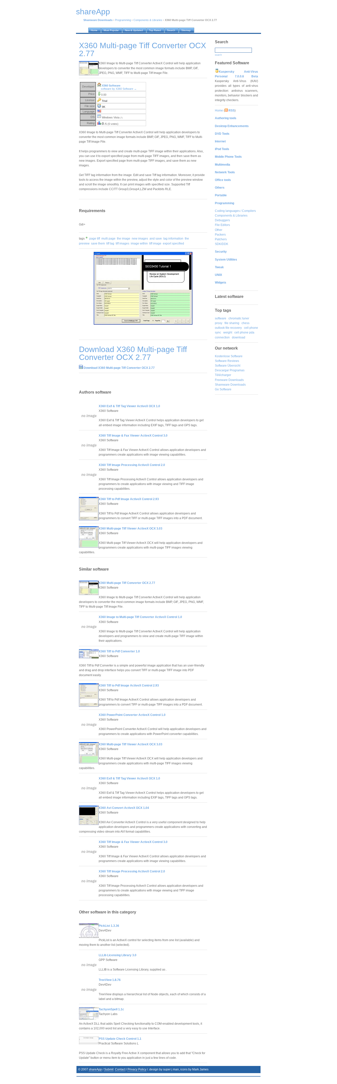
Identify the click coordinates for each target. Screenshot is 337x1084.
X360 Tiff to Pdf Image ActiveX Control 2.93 (129, 499)
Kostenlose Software (229, 356)
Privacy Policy (137, 1069)
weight (227, 332)
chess (245, 323)
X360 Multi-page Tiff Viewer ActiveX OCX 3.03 (130, 528)
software (220, 318)
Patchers (221, 239)
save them (98, 243)
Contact (120, 1069)
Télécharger (223, 375)
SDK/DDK (221, 244)
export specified (173, 243)
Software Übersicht (227, 365)
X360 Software (111, 85)
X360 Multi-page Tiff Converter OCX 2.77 (127, 583)
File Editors (222, 225)
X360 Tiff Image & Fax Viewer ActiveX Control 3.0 (133, 435)
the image (123, 238)
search (218, 55)
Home (219, 110)
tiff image (155, 243)
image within (139, 243)
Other (218, 230)
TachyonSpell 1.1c (111, 1009)
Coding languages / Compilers (235, 211)
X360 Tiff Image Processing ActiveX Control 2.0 (132, 465)
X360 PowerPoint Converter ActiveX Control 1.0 (132, 715)
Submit (108, 1069)
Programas (237, 370)
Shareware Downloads (230, 384)
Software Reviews (227, 361)
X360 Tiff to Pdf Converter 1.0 (119, 651)
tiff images (122, 243)
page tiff (94, 238)
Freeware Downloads (229, 380)
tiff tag (110, 243)
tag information (173, 238)
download (238, 337)
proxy (218, 323)
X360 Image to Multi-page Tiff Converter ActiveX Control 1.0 (140, 617)
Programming (123, 20)
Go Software (223, 389)
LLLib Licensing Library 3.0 (117, 955)
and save (156, 238)
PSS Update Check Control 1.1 (120, 1038)
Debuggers (222, 220)
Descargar (222, 370)
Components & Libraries (147, 20)
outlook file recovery (228, 328)
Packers (220, 234)
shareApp (95, 1069)
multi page (108, 238)
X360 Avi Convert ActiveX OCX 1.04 (124, 808)
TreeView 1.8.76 (110, 980)
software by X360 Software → (119, 88)
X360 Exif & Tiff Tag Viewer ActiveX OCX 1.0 (129, 406)
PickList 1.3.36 (109, 926)
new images (140, 238)
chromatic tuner (238, 318)
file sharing (232, 323)
